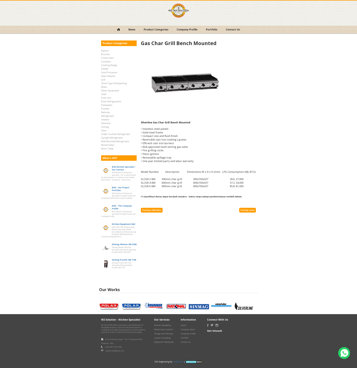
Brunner (105, 54)
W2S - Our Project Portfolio (120, 189)
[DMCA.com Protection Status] (194, 361)
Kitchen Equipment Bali (123, 224)
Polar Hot (106, 97)
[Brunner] (154, 306)
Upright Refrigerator (112, 137)
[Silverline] (243, 306)
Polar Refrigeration (111, 101)
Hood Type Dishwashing (114, 83)
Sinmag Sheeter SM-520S (124, 244)
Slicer (104, 130)
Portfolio (211, 29)
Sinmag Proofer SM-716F (124, 259)
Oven (104, 94)
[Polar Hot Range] (109, 306)
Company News (188, 329)
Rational (105, 112)
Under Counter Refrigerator (116, 134)
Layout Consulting (162, 337)
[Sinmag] (199, 306)
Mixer (104, 86)
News (131, 29)
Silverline (106, 123)
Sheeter (105, 119)
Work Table (107, 148)
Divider (104, 68)
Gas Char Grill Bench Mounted (178, 43)
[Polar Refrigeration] (131, 306)
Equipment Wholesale (164, 342)
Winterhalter (107, 145)
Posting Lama (248, 210)
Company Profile (187, 29)
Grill (103, 79)
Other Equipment (110, 90)
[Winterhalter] (221, 305)
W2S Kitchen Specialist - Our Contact (124, 168)
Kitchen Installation (162, 325)
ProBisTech (178, 361)
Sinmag (105, 126)
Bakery (104, 50)
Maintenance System (163, 329)
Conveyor (106, 61)
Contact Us (233, 29)
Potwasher (106, 105)
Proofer (105, 108)
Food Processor (109, 72)
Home (183, 325)
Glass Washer (108, 76)
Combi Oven (107, 57)
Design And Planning (163, 333)
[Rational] (176, 306)
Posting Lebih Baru (151, 210)
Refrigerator (107, 116)
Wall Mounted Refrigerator (115, 141)
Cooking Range (109, 65)
